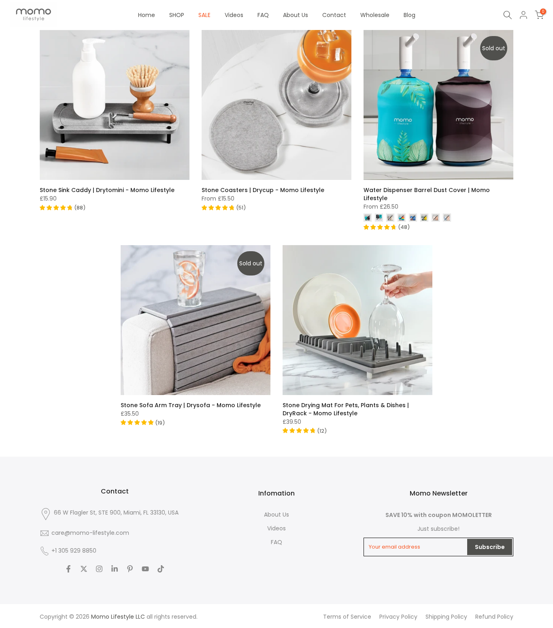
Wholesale (374, 15)
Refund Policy (494, 617)
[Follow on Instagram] (99, 569)
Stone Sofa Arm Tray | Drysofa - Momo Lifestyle (191, 405)
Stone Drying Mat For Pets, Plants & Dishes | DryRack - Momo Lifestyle (346, 409)
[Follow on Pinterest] (130, 569)
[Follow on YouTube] (145, 569)
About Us (295, 15)
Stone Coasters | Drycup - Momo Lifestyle (263, 190)
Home (146, 15)
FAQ (263, 15)
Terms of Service (347, 617)
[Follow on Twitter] (83, 569)
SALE (204, 15)
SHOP (176, 15)
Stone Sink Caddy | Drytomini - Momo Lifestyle (107, 190)
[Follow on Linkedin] (114, 569)
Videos (234, 15)
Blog (409, 15)
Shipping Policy (446, 617)
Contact (334, 15)
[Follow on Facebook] (68, 569)
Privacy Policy (398, 617)
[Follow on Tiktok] (160, 569)
